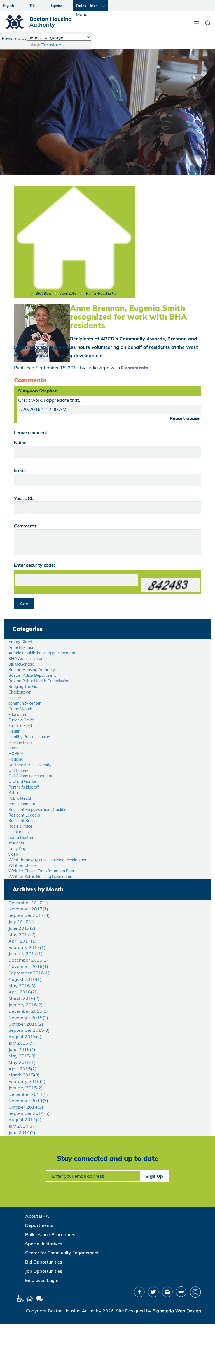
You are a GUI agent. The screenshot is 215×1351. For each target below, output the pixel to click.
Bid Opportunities (43, 1262)
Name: (21, 442)
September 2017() (29, 915)
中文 (32, 5)
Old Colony (18, 770)
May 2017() (22, 934)
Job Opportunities (43, 1271)
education (17, 714)
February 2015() (26, 1081)
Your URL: (24, 498)
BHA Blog (43, 293)
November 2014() (28, 1100)
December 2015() (28, 1011)
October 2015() (25, 1024)
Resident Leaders (24, 815)
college (14, 697)
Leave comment (30, 432)
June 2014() (21, 1132)
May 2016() (22, 985)
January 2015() (25, 1087)
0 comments (134, 367)
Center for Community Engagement (62, 1252)
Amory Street (20, 641)
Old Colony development (30, 776)
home (13, 748)
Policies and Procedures (50, 1234)
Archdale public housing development (41, 653)
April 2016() (22, 992)
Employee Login (41, 1280)
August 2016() (24, 979)
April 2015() (22, 1068)
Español (56, 5)
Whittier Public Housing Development (42, 876)
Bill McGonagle (21, 664)
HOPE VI (16, 753)
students (16, 843)
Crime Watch (20, 708)
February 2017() (26, 947)
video (13, 854)
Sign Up (154, 1176)
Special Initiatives (43, 1243)
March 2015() (23, 1075)
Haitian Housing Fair (102, 293)
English (8, 5)
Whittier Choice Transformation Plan (41, 871)
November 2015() (28, 1017)
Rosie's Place (20, 826)
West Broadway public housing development (48, 859)
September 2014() (29, 1113)
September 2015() (29, 1030)
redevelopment (21, 803)
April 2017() (22, 941)
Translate (51, 45)
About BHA (37, 1216)
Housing (15, 759)
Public (13, 792)
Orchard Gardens (23, 781)
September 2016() (29, 973)
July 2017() (21, 921)
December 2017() (28, 902)
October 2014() (25, 1107)
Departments (39, 1225)
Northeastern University (29, 764)
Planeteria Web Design (177, 1311)
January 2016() (25, 1004)
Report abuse (185, 418)
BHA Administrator (25, 658)
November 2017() (28, 909)
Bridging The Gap (23, 686)
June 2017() (21, 928)
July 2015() (21, 1043)
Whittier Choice (22, 865)
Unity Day (17, 848)
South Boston (20, 837)
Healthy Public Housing (29, 736)
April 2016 (68, 293)
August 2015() (24, 1036)
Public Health (20, 798)
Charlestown (19, 692)
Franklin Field (20, 725)
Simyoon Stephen (38, 391)
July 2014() (21, 1126)
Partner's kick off (23, 787)
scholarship (18, 831)
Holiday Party (20, 742)
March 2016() (23, 998)
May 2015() (22, 1056)
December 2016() (28, 960)
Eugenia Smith (21, 720)
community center (24, 703)
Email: (20, 470)
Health (14, 731)
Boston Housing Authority (31, 669)
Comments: (26, 526)
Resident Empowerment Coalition (38, 809)
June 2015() (21, 1049)
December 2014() (28, 1094)
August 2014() (24, 1119)
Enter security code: (34, 565)
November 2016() (28, 966)
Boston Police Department (32, 675)
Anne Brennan (21, 647)
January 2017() (25, 953)
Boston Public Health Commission (38, 680)
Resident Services (24, 820)
